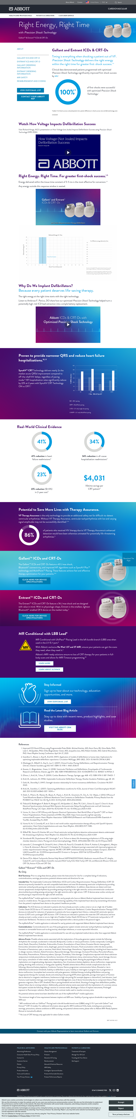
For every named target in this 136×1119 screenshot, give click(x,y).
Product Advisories (22, 1071)
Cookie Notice (13, 1116)
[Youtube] (114, 1090)
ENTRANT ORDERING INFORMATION (26, 72)
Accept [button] (121, 1102)
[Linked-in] (117, 1090)
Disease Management (50, 1051)
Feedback (133, 783)
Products (47, 1055)
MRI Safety (47, 1067)
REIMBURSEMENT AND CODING (31, 81)
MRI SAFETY (22, 77)
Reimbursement (49, 1061)
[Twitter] (110, 1090)
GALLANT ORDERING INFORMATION (26, 66)
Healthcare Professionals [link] (20, 16)
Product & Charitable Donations (53, 1074)
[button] (116, 2)
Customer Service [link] (66, 16)
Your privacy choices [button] (121, 1114)
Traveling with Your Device (79, 1058)
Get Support (75, 1061)
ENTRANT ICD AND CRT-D (28, 61)
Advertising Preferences (24, 1051)
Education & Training (50, 1058)
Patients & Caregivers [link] (45, 16)
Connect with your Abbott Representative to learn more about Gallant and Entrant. (68, 1031)
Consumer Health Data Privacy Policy (28, 1055)
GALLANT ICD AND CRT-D (28, 58)
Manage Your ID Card (78, 1055)
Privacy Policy (21, 1067)
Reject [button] (121, 1108)
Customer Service (22, 1061)
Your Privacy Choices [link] (23, 1077)
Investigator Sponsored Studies (53, 1071)
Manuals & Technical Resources (53, 1064)
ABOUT (20, 49)
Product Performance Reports (53, 1077)
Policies (19, 1064)
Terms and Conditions (23, 1074)
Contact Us (20, 1058)
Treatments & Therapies (79, 1051)
